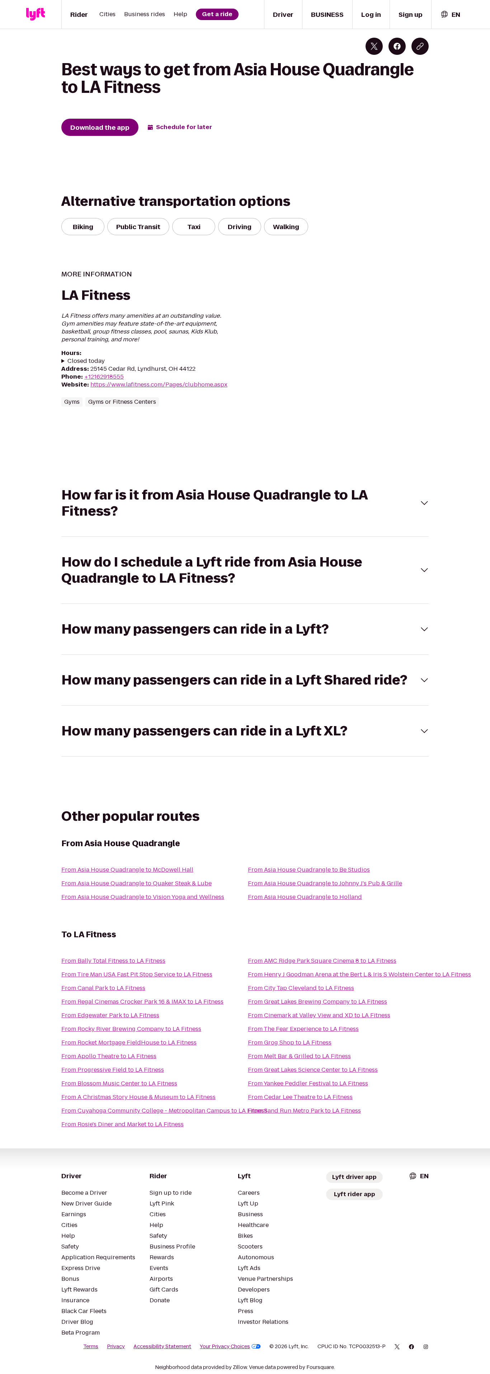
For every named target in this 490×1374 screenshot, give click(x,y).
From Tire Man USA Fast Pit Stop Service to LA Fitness (136, 974)
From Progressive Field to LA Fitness (112, 1070)
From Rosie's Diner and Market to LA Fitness (122, 1124)
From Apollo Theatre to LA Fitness (108, 1056)
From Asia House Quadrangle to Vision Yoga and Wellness (142, 897)
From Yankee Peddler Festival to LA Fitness (308, 1083)
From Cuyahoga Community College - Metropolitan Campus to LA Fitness (164, 1111)
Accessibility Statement (162, 1346)
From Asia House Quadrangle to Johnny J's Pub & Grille (325, 883)
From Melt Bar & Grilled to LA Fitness (299, 1056)
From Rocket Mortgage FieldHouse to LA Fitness (129, 1042)
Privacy (116, 1346)
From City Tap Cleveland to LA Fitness (301, 988)
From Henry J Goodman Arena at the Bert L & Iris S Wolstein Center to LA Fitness (359, 974)
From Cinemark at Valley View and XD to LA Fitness (319, 1015)
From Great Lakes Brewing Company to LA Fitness (317, 1002)
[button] (245, 503)
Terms (90, 1346)
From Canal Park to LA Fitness (103, 988)
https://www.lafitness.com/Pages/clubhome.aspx (158, 384)
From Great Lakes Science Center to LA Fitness (313, 1070)
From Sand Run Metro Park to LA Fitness (304, 1111)
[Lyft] (35, 14)
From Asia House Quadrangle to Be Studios (309, 870)
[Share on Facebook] (397, 46)
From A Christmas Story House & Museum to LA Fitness (138, 1097)
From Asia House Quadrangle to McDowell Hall (127, 870)
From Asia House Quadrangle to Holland (305, 897)
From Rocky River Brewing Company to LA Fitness (131, 1029)
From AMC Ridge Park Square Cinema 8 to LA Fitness (322, 961)
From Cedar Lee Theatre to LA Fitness (300, 1097)
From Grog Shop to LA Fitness (289, 1042)
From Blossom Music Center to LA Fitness (119, 1083)
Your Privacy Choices (225, 1346)
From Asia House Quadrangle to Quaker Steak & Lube (136, 883)
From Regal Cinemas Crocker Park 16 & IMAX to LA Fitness (142, 1002)
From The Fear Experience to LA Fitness (303, 1029)
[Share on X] (374, 46)
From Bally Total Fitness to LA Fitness (113, 961)
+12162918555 (104, 377)
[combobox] (450, 14)
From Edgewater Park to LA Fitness (110, 1015)
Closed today (86, 361)
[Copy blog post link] (420, 46)
